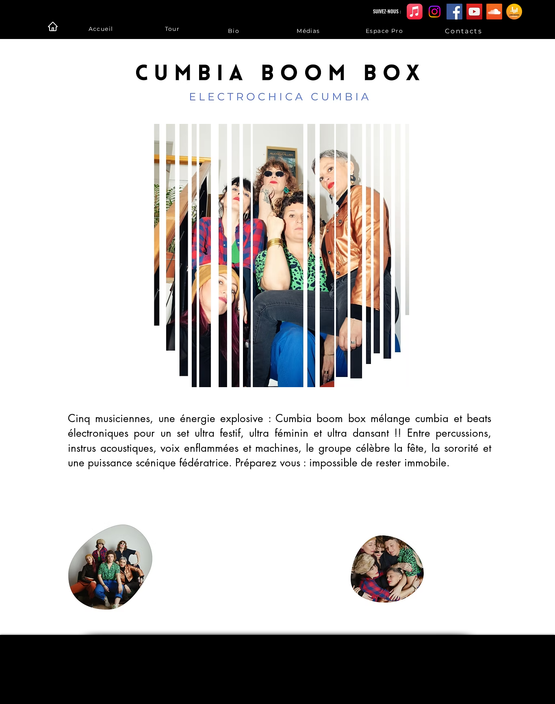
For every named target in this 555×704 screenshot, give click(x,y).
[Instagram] (434, 11)
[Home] (52, 26)
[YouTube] (474, 11)
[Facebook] (454, 11)
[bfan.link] (415, 11)
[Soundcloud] (494, 11)
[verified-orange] (514, 11)
